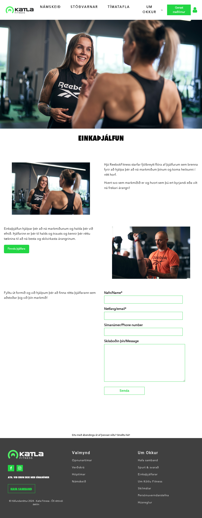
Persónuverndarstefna (153, 495)
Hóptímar (78, 474)
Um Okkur (150, 10)
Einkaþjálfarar (148, 474)
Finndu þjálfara (16, 249)
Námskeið (50, 7)
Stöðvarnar (84, 7)
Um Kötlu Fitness (150, 481)
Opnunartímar (82, 460)
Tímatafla (119, 7)
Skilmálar (144, 488)
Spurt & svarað (148, 467)
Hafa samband (21, 489)
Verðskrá (78, 467)
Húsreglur (145, 502)
